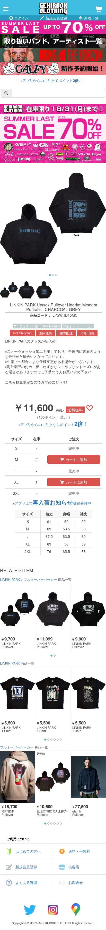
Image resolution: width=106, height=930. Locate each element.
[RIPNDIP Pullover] (17, 777)
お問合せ (75, 882)
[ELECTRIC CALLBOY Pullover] (52, 777)
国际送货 (45, 333)
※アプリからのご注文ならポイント (53, 424)
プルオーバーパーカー (78, 326)
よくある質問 (26, 882)
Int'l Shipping (22, 333)
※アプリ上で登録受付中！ (54, 503)
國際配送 (66, 333)
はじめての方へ (28, 851)
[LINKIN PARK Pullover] (17, 609)
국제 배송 (87, 333)
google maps (76, 909)
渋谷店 (73, 866)
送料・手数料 (79, 851)
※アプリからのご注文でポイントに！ (53, 80)
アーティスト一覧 (26, 326)
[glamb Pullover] (88, 777)
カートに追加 (76, 459)
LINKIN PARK (50, 326)
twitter (29, 909)
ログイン (21, 17)
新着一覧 (91, 17)
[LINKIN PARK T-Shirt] (17, 693)
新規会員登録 (56, 17)
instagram (53, 909)
